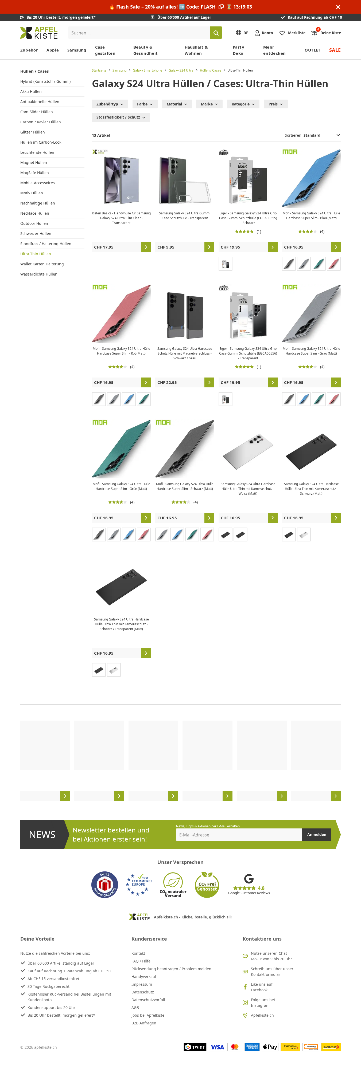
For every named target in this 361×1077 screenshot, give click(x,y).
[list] (180, 761)
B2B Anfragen (143, 1022)
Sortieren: (294, 135)
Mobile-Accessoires (37, 182)
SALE (335, 50)
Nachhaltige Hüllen (37, 203)
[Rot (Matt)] (333, 263)
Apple (52, 50)
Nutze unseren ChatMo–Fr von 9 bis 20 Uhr (271, 956)
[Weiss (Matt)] (303, 534)
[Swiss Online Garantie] (104, 884)
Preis (273, 104)
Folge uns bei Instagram (263, 1002)
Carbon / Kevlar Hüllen (40, 121)
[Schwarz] (225, 399)
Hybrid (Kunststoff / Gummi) (45, 81)
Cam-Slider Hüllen (36, 111)
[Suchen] (216, 32)
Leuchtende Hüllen (37, 152)
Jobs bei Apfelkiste (147, 1015)
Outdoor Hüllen (34, 223)
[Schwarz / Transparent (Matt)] (240, 534)
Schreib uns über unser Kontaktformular (272, 971)
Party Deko (238, 50)
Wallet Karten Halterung (42, 263)
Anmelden (316, 834)
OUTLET (312, 50)
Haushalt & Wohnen (196, 50)
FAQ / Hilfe (140, 961)
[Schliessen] (338, 7)
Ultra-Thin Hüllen (35, 253)
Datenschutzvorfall (148, 999)
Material (174, 104)
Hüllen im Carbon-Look (40, 142)
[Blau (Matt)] (128, 399)
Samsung (77, 50)
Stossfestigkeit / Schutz (118, 117)
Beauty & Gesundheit (145, 50)
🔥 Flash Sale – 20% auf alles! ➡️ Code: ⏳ (180, 6)
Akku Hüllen (31, 91)
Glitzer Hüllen (32, 132)
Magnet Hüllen (33, 162)
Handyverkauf (143, 976)
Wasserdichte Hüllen (38, 274)
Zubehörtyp (107, 104)
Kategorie (241, 104)
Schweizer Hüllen (35, 233)
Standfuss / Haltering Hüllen (45, 243)
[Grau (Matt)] (303, 263)
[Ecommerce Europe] (139, 884)
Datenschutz (142, 992)
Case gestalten (105, 50)
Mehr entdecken (274, 50)
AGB (135, 1007)
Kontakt (138, 953)
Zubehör (29, 50)
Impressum (141, 984)
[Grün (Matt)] (318, 263)
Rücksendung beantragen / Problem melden (171, 968)
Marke (207, 104)
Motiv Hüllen (31, 192)
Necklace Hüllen (34, 213)
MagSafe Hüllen (34, 172)
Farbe (142, 104)
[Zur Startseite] (38, 33)
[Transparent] (225, 263)
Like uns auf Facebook (262, 987)
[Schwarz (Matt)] (288, 263)
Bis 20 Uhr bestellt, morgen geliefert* (61, 1015)
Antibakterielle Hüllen (39, 101)
